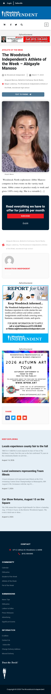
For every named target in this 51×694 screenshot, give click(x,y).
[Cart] (4, 24)
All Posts (8, 274)
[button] (39, 25)
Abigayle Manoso (11, 80)
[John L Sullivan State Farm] (25, 41)
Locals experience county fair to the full (25, 446)
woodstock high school (20, 88)
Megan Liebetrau (11, 84)
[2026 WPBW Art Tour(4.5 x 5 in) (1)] (25, 402)
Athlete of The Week (12, 50)
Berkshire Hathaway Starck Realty (30, 80)
